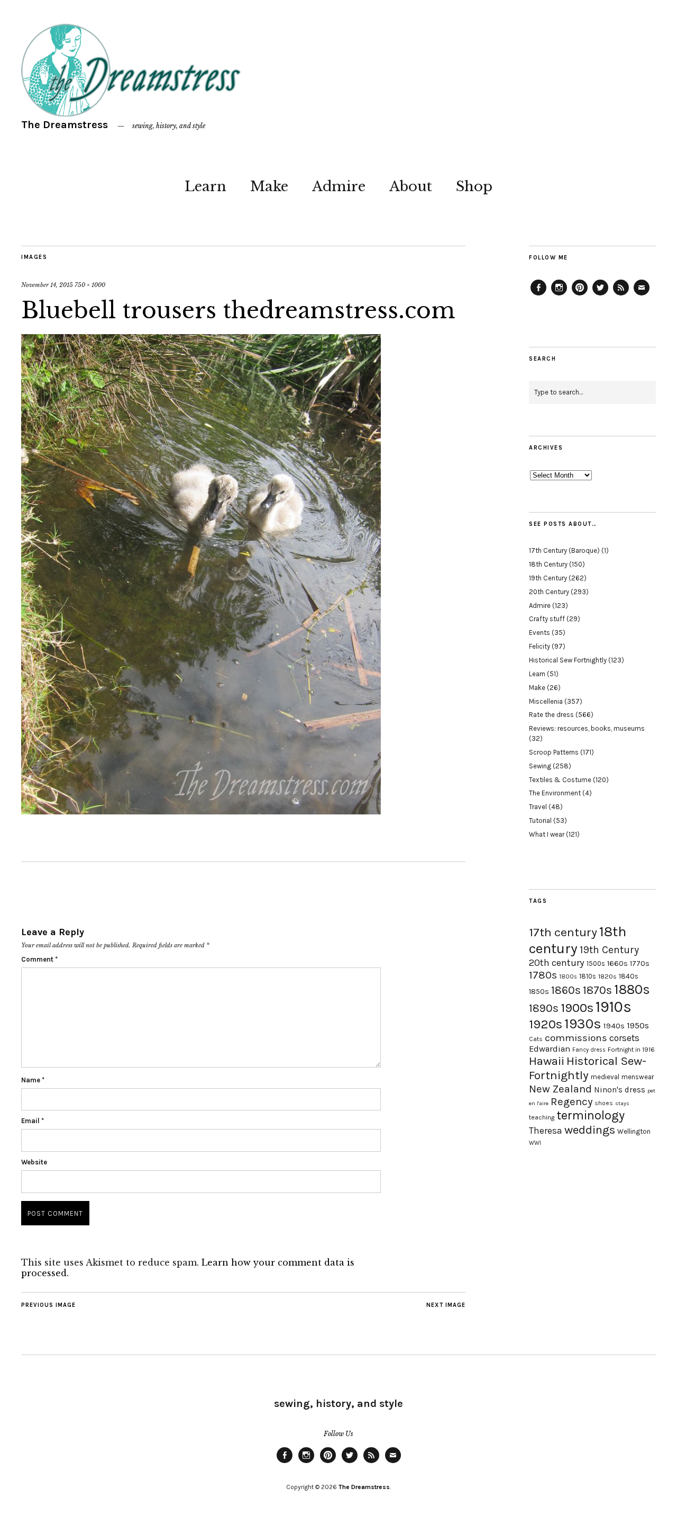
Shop (474, 186)
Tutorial (540, 820)
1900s (577, 1007)
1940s (614, 1025)
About (410, 186)
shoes (603, 1103)
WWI (535, 1143)
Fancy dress (589, 1049)
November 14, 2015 (47, 285)
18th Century (548, 564)
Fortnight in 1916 (631, 1049)
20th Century (549, 592)
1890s (544, 1008)
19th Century (548, 578)
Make (269, 186)
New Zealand (560, 1088)
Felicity (539, 646)
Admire (338, 186)
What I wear (546, 834)
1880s (632, 989)
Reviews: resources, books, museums (587, 728)
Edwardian (549, 1049)
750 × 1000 (90, 285)
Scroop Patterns (554, 752)
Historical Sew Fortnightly (568, 660)
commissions (576, 1038)
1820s (607, 976)
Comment (39, 959)
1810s (587, 976)
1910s (614, 1007)
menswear (637, 1077)
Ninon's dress (619, 1090)
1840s (628, 976)
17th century (563, 932)
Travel (538, 807)
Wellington (634, 1131)
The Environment (555, 793)
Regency (571, 1101)
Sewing (540, 766)
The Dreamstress (64, 125)
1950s (638, 1025)
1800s (568, 976)
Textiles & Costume (560, 780)
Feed (621, 294)
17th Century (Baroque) (564, 550)
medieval (605, 1077)
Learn (205, 186)
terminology (590, 1115)
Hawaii (546, 1061)
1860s (566, 990)
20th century (556, 963)
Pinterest (580, 294)
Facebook (538, 294)
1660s (617, 963)
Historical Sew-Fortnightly (587, 1068)
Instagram (559, 294)
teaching (541, 1117)
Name (32, 1080)
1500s (596, 963)
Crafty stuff (547, 619)
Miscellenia (546, 701)
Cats (536, 1039)
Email (32, 1121)
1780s (543, 975)
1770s (639, 963)
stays (622, 1103)
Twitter (600, 294)
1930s (582, 1024)
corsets (624, 1038)
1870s (597, 990)
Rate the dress (551, 715)
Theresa (545, 1130)
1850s (539, 991)
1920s (545, 1024)
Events (539, 633)
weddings (589, 1130)
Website (34, 1162)
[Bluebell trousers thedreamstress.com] (201, 811)
